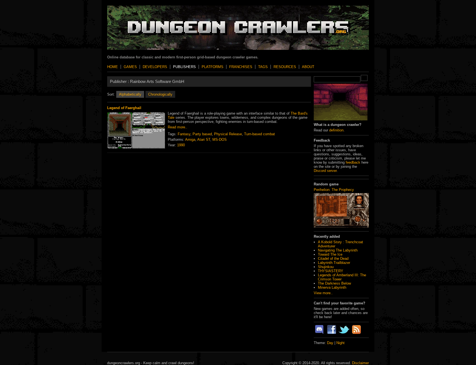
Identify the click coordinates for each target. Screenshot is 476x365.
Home (112, 67)
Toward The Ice (330, 254)
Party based (202, 134)
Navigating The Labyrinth (338, 250)
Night (340, 343)
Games (130, 67)
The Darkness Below (334, 283)
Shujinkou (326, 267)
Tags (263, 67)
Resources (285, 67)
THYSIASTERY (330, 271)
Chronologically (160, 94)
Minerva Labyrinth (332, 287)
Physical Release (228, 134)
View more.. (323, 293)
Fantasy (184, 134)
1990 (181, 145)
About (308, 67)
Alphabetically (130, 94)
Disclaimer (360, 363)
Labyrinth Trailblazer (334, 263)
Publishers (184, 67)
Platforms (212, 67)
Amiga (190, 139)
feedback (353, 162)
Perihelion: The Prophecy (334, 190)
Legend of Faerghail (124, 108)
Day (330, 343)
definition (336, 130)
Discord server (325, 171)
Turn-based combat (259, 134)
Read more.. (177, 127)
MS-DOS (219, 139)
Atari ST (203, 139)
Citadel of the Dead (333, 258)
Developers (155, 67)
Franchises (240, 67)
